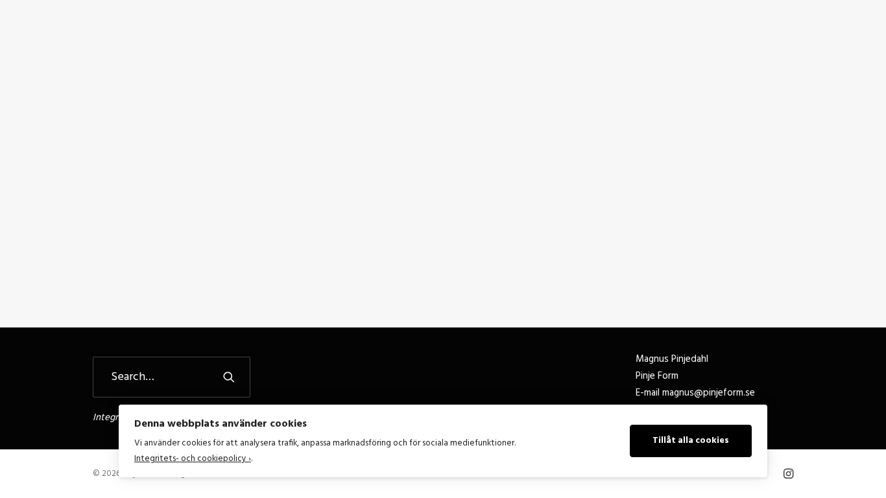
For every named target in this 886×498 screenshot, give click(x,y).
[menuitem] (456, 33)
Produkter (606, 33)
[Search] (171, 377)
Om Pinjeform (532, 33)
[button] (857, 33)
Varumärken (678, 33)
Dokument (806, 33)
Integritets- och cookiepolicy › (192, 459)
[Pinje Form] (81, 34)
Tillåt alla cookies (691, 440)
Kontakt (744, 33)
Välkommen (456, 33)
